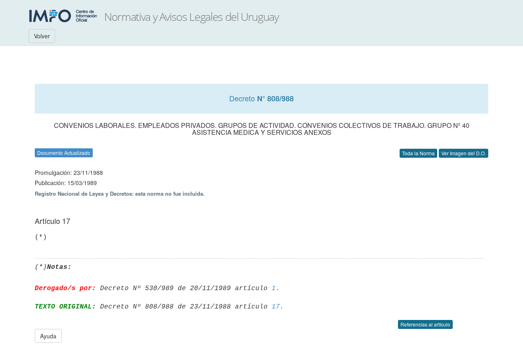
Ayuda (48, 336)
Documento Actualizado (63, 152)
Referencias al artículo (425, 324)
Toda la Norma (418, 153)
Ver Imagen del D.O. (463, 153)
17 (276, 307)
